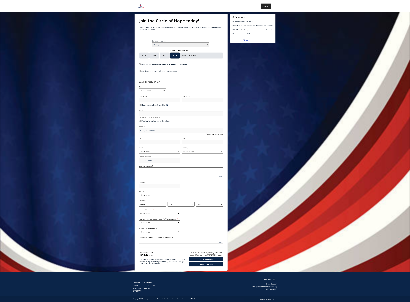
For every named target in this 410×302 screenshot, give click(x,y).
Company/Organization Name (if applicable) (156, 237)
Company (142, 182)
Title (140, 87)
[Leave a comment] (181, 172)
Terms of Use (171, 299)
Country (185, 147)
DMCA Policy (193, 299)
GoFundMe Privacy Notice (214, 255)
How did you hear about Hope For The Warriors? (157, 219)
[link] (141, 6)
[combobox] (141, 160)
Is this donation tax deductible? (243, 21)
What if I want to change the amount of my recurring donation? (252, 30)
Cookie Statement (182, 299)
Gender (141, 191)
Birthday (142, 201)
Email (141, 110)
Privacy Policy (211, 254)
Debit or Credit (206, 259)
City (183, 138)
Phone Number (145, 157)
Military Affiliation (146, 210)
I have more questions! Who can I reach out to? (247, 34)
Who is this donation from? (149, 228)
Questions (239, 17)
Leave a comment (146, 166)
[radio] (144, 55)
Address (142, 127)
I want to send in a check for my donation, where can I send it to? (253, 25)
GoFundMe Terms (197, 255)
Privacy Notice (161, 299)
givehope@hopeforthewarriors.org (264, 287)
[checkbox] (163, 64)
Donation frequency (159, 41)
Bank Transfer (206, 264)
